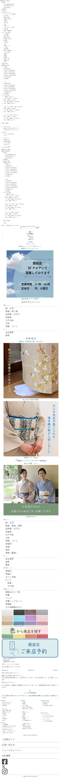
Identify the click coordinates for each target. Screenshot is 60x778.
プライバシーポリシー (8, 727)
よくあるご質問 (6, 147)
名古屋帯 (6, 29)
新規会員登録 (7, 141)
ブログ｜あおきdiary (9, 134)
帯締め (5, 53)
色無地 (5, 20)
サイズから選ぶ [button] (6, 95)
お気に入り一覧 (30, 244)
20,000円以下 (7, 68)
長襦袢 (5, 57)
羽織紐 (8, 604)
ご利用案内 (30, 241)
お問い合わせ (8, 745)
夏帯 (7, 565)
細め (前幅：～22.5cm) (10, 100)
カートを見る (7, 143)
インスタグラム (46, 714)
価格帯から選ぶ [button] (6, 65)
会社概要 (45, 703)
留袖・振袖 (6, 17)
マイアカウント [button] (6, 138)
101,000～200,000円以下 (10, 75)
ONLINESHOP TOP (9, 5)
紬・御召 (6, 15)
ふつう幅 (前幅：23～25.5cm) (11, 101)
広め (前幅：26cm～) (9, 103)
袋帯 (7, 335)
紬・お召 (9, 308)
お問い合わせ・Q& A (8, 732)
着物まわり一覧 (12, 592)
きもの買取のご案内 (47, 705)
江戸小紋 (6, 22)
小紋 (5, 24)
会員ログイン (7, 139)
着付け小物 (6, 58)
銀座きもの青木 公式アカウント (12, 128)
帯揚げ (5, 55)
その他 (10, 586)
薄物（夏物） (11, 553)
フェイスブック (46, 717)
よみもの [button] (4, 132)
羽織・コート (7, 25)
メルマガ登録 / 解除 (47, 721)
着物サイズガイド (27, 725)
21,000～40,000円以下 (9, 70)
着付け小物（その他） (28, 708)
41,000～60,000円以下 (9, 72)
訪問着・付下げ (8, 19)
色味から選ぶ (5, 63)
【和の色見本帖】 (27, 727)
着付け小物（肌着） (27, 707)
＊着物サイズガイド (9, 96)
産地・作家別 (5, 123)
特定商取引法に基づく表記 (9, 726)
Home (5, 223)
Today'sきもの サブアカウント (11, 129)
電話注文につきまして (8, 729)
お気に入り (4, 10)
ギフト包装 (10, 577)
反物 (5, 62)
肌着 (9, 583)
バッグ (8, 598)
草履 (7, 595)
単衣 (7, 550)
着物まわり (6, 60)
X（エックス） (46, 719)
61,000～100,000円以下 (10, 73)
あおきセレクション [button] (7, 12)
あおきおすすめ (6, 703)
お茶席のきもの (26, 723)
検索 (37, 227)
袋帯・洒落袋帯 (8, 30)
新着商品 (4, 9)
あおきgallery (7, 7)
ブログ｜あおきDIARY (48, 716)
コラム (5, 135)
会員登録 (31, 237)
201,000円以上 (7, 77)
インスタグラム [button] (6, 126)
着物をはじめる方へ (27, 728)
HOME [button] (3, 2)
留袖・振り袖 (11, 311)
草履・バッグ (26, 717)
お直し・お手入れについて (9, 731)
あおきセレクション (30, 302)
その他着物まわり (13, 607)
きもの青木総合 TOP (9, 4)
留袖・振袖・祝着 (13, 526)
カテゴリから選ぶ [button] (6, 32)
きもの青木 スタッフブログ (11, 667)
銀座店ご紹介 (46, 702)
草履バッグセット (13, 601)
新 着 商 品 (31, 338)
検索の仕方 (31, 239)
